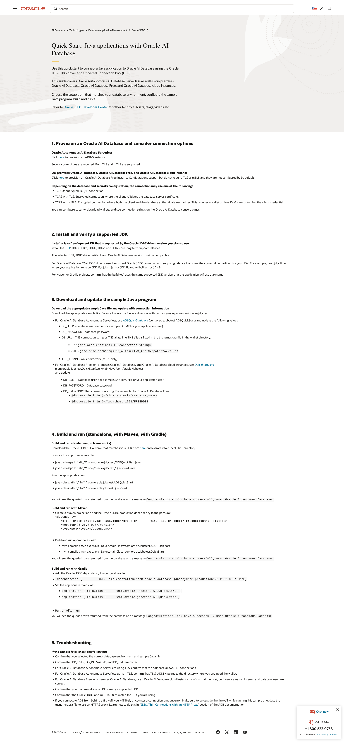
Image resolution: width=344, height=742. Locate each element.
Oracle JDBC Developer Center (86, 107)
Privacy (76, 732)
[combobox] (172, 8)
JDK (67, 248)
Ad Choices (131, 732)
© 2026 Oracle (59, 732)
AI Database (58, 30)
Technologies (76, 30)
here (61, 157)
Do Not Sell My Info (91, 732)
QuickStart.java (204, 364)
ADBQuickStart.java (135, 320)
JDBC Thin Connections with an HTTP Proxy (169, 704)
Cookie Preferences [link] (114, 732)
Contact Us (199, 732)
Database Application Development (107, 30)
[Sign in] (322, 8)
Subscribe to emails (161, 732)
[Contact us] (329, 8)
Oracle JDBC (138, 30)
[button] (15, 8)
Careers (144, 732)
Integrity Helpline (182, 732)
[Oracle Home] (33, 8)
